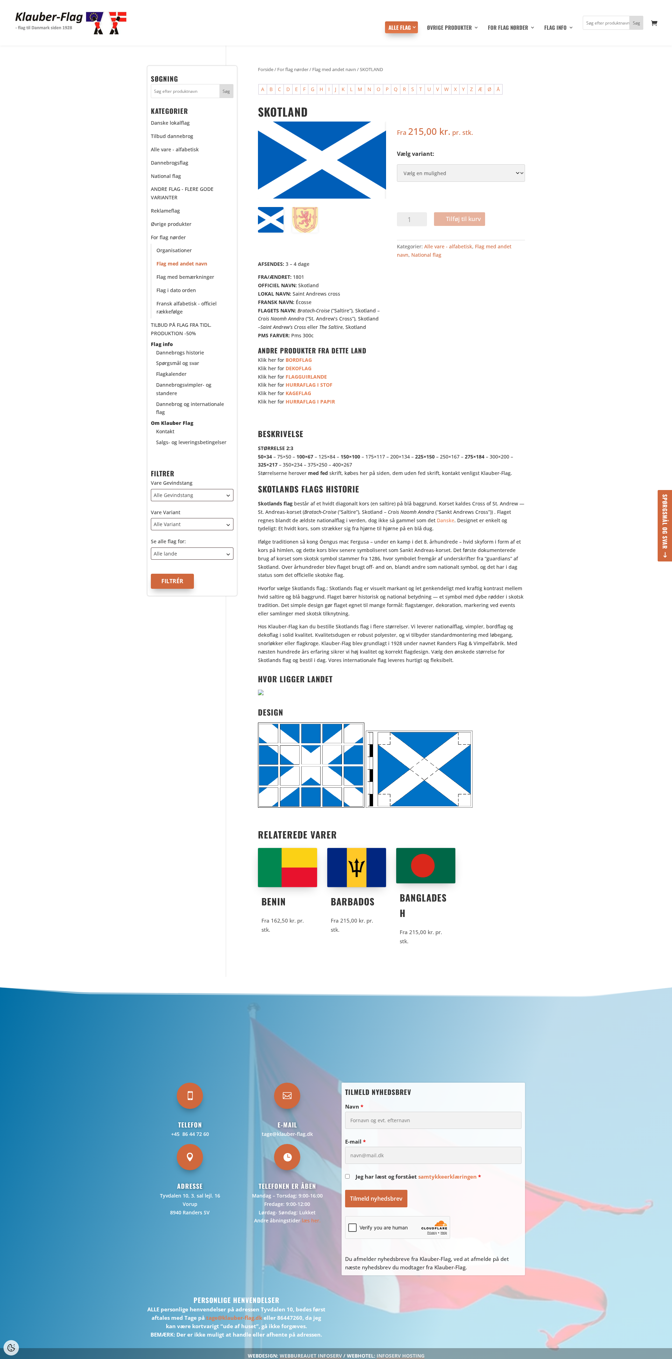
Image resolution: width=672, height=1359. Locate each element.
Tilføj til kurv (463, 219)
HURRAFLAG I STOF (309, 384)
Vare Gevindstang (171, 483)
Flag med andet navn (334, 69)
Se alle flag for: (168, 541)
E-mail (355, 1141)
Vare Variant (165, 512)
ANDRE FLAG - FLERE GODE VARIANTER (182, 193)
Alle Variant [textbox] (167, 524)
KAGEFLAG (298, 393)
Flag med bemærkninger (185, 277)
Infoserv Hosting (401, 1355)
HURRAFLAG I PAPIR (311, 401)
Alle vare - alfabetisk (448, 246)
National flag (426, 254)
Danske (445, 520)
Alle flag (399, 27)
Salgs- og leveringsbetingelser (191, 442)
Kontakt (165, 431)
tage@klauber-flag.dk (287, 1134)
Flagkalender (171, 374)
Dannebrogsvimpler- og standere (183, 388)
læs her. (311, 1220)
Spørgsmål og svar (665, 521)
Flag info (555, 28)
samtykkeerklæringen (447, 1176)
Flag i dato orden (176, 290)
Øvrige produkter (449, 28)
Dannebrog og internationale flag (190, 408)
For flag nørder (508, 28)
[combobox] (192, 495)
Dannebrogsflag (169, 162)
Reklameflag (165, 210)
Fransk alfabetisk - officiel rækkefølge (186, 307)
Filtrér (172, 581)
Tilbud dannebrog (172, 136)
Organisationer (174, 250)
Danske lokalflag (170, 123)
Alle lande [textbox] (165, 553)
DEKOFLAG (299, 368)
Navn (354, 1106)
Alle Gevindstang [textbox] (173, 495)
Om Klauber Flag (172, 423)
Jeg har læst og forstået (418, 1176)
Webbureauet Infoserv (311, 1355)
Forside (265, 69)
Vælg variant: (415, 154)
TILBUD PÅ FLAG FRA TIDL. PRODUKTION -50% (181, 329)
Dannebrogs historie (180, 352)
